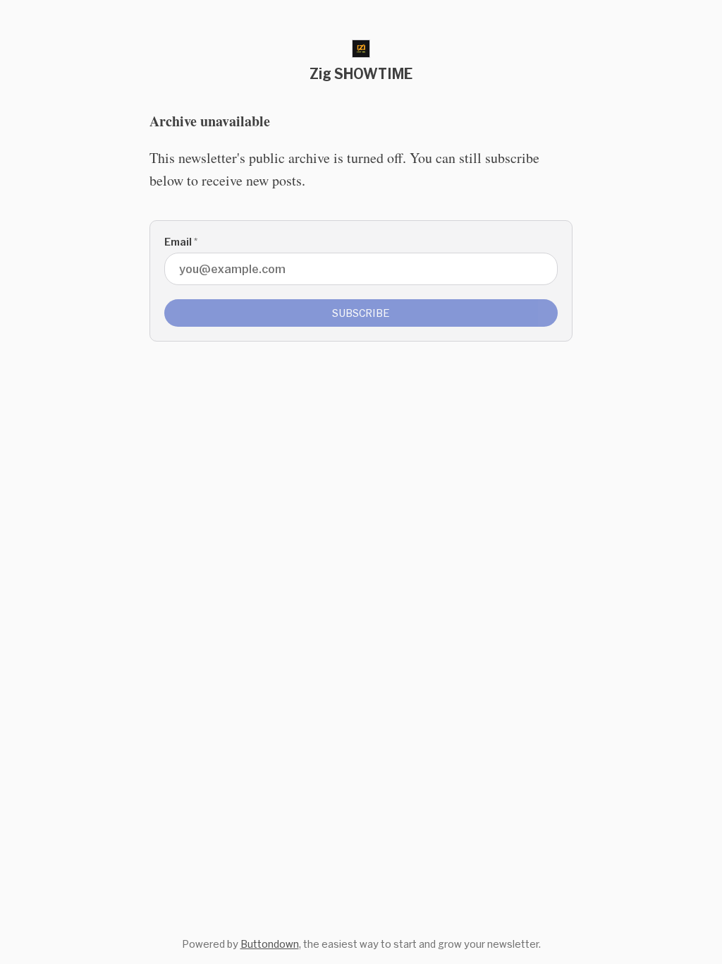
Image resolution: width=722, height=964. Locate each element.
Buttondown (269, 944)
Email (180, 242)
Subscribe (361, 313)
